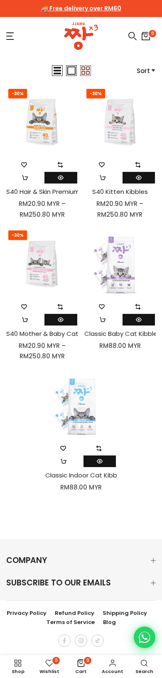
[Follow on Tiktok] (97, 640)
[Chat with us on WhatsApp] (144, 637)
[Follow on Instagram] (81, 640)
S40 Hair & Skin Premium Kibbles (42, 192)
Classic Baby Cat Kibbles (120, 334)
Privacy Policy (27, 613)
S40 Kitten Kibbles (120, 192)
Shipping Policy (125, 613)
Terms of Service (71, 622)
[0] (146, 36)
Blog (109, 622)
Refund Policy (74, 613)
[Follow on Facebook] (64, 640)
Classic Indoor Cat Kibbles (81, 475)
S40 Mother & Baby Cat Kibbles (42, 334)
